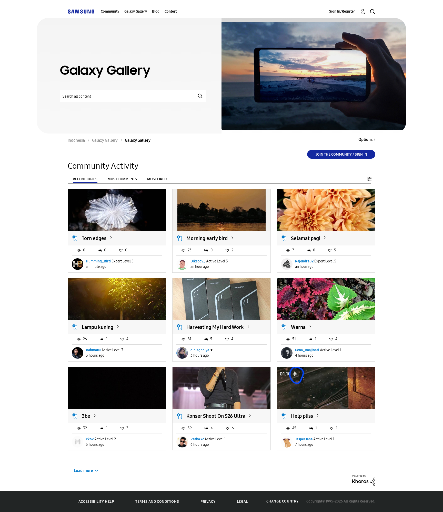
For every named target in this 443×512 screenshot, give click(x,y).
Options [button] (365, 139)
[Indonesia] (81, 11)
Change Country (282, 501)
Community (110, 11)
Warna (298, 327)
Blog (155, 11)
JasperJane (304, 439)
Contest (171, 11)
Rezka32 (197, 439)
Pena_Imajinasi (307, 350)
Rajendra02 (304, 261)
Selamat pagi (305, 238)
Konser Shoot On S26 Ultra (215, 416)
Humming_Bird (98, 261)
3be (86, 416)
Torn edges (94, 238)
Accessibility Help (96, 501)
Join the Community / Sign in (341, 154)
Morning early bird (207, 238)
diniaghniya (199, 350)
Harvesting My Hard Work (215, 327)
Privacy (207, 501)
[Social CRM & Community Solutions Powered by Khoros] (363, 480)
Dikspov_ (197, 261)
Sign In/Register (342, 11)
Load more (83, 470)
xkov (90, 439)
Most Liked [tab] (157, 179)
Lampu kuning (97, 327)
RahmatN (93, 350)
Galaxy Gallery (135, 11)
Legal (242, 501)
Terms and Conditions (157, 501)
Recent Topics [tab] (85, 179)
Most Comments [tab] (122, 179)
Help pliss (302, 416)
